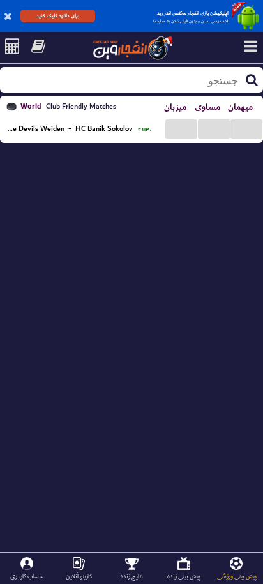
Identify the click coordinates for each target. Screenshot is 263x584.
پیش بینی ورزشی (237, 576)
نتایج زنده (132, 576)
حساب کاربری (26, 576)
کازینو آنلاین (79, 576)
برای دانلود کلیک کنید (57, 15)
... (181, 128)
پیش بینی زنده (183, 576)
